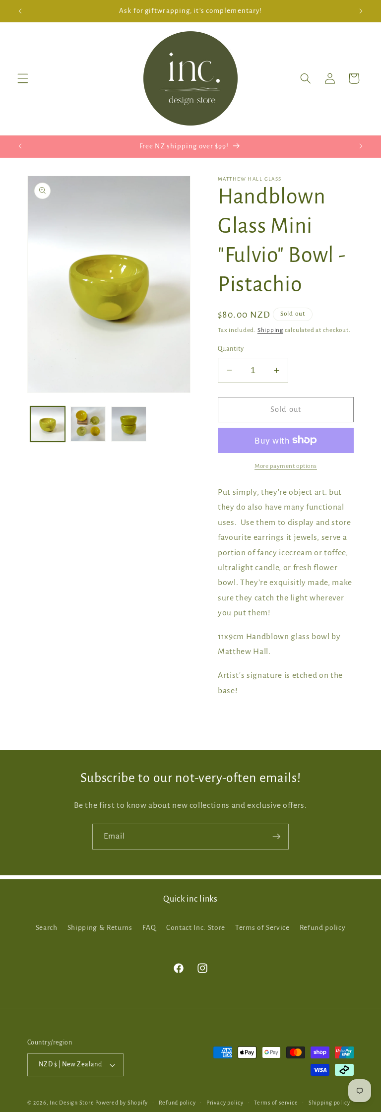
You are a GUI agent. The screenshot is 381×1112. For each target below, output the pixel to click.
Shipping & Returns (99, 927)
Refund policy (323, 927)
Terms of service (276, 1103)
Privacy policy (225, 1103)
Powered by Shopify (121, 1103)
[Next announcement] (361, 11)
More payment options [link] (285, 465)
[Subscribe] (276, 837)
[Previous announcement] (20, 11)
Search (47, 927)
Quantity (231, 348)
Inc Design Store (72, 1103)
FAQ (149, 927)
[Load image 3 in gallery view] (128, 424)
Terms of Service (262, 927)
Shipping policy (329, 1103)
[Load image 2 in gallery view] (88, 424)
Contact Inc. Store (195, 927)
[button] (23, 78)
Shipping (270, 330)
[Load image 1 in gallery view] (47, 424)
